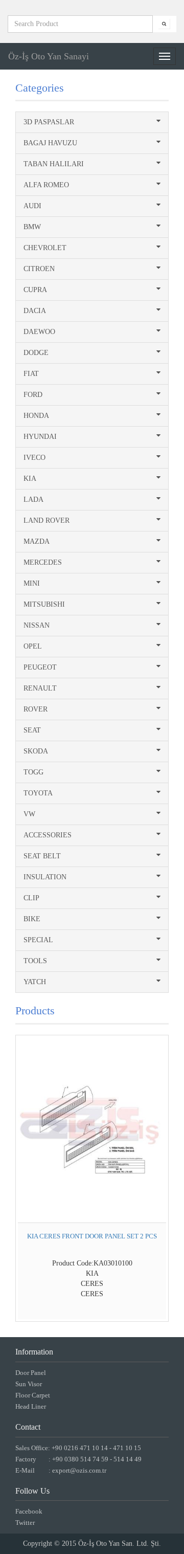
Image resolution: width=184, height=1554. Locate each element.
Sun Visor (28, 1384)
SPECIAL (38, 940)
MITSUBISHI (44, 604)
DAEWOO (39, 332)
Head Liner (30, 1406)
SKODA (36, 751)
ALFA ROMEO (46, 185)
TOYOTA (38, 793)
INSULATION (45, 877)
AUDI (32, 206)
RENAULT (40, 688)
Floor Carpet (32, 1395)
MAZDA (37, 541)
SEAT (32, 730)
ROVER (36, 709)
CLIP (31, 898)
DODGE (36, 353)
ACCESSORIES (48, 835)
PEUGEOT (40, 667)
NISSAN (37, 625)
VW (29, 814)
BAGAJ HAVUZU (50, 143)
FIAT (31, 374)
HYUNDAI (40, 436)
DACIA (35, 311)
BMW (32, 227)
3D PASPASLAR (49, 122)
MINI (32, 583)
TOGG (33, 772)
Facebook (28, 1511)
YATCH (35, 982)
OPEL (33, 646)
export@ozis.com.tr (79, 1470)
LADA (33, 499)
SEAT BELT (42, 856)
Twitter (25, 1522)
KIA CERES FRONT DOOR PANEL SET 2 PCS (92, 1236)
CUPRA (35, 290)
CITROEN (39, 269)
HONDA (36, 415)
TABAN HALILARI (54, 164)
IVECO (34, 457)
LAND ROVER (47, 520)
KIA (30, 478)
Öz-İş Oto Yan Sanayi (48, 56)
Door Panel (30, 1373)
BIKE (32, 919)
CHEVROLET (45, 248)
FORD (33, 394)
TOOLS (35, 961)
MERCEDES (43, 562)
